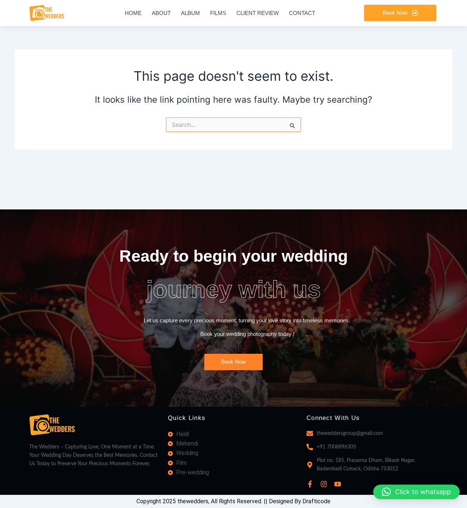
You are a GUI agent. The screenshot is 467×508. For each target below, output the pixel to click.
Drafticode (316, 501)
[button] (416, 492)
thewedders (192, 501)
